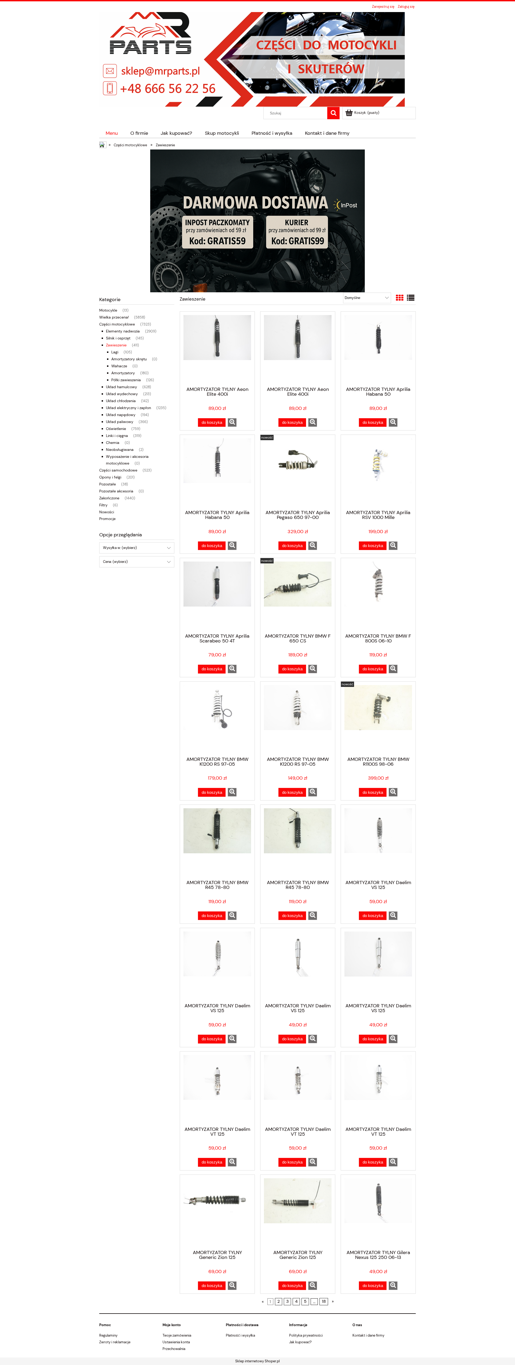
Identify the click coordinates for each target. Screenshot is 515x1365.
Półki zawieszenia (126, 379)
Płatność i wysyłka (240, 1335)
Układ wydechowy (122, 393)
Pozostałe (107, 484)
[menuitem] (111, 133)
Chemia (112, 442)
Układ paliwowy (119, 421)
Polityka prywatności (306, 1335)
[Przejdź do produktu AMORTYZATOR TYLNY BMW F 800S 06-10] (378, 595)
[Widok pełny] (410, 298)
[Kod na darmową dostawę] (257, 220)
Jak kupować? (300, 1342)
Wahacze (119, 366)
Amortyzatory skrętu (129, 359)
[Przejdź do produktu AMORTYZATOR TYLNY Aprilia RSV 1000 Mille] (378, 471)
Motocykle (108, 310)
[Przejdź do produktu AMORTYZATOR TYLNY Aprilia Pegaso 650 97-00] (298, 471)
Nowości (106, 512)
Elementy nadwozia (123, 331)
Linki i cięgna (117, 435)
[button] (232, 422)
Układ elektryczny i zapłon (128, 407)
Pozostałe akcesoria (116, 491)
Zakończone (109, 498)
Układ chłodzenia (121, 400)
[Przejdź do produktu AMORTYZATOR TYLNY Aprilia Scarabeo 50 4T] (217, 595)
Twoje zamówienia (177, 1335)
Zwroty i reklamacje (114, 1342)
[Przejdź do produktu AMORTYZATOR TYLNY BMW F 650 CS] (298, 595)
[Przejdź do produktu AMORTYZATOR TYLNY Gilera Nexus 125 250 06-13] (378, 1211)
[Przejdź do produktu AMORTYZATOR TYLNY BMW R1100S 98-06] (378, 718)
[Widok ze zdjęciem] (399, 298)
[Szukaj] (333, 113)
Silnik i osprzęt (118, 338)
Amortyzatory (123, 373)
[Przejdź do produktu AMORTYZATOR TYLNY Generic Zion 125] (217, 1211)
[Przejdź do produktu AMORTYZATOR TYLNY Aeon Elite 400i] (217, 348)
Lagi (114, 352)
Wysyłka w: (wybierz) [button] (120, 547)
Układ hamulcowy (121, 386)
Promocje (107, 518)
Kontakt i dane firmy (368, 1335)
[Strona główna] (252, 58)
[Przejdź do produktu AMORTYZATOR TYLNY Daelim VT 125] (217, 1088)
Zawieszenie (116, 345)
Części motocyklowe (117, 324)
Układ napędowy (120, 414)
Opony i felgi (110, 477)
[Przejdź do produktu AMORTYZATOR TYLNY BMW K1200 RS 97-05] (217, 718)
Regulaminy (108, 1335)
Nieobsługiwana (120, 449)
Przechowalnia (174, 1349)
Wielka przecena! (114, 317)
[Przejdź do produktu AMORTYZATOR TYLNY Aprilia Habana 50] (378, 348)
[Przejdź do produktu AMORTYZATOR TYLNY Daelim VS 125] (378, 841)
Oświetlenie (116, 428)
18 (324, 1301)
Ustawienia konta (176, 1342)
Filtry (103, 505)
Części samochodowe (118, 470)
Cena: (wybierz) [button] (115, 561)
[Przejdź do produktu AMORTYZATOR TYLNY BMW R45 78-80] (217, 841)
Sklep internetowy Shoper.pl (257, 1361)
